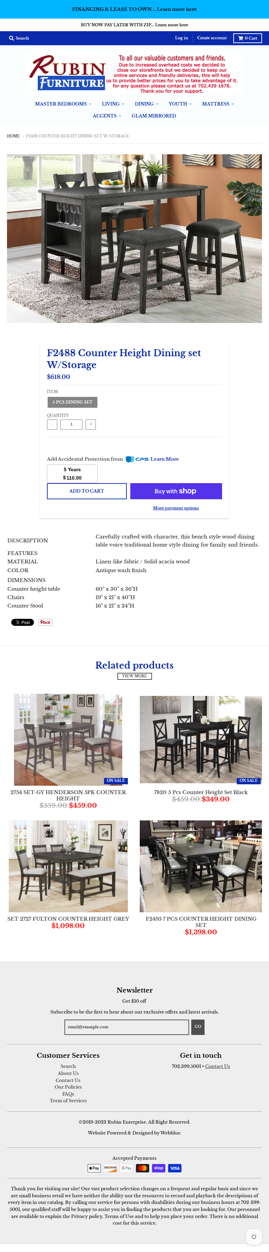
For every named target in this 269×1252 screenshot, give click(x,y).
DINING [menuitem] (144, 104)
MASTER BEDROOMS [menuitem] (61, 104)
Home (13, 136)
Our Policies (68, 1087)
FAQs (68, 1094)
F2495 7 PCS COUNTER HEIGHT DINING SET (201, 922)
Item (52, 392)
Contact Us (68, 1080)
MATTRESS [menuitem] (215, 104)
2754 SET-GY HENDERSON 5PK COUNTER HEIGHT (68, 795)
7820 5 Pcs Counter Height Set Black (201, 792)
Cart (251, 38)
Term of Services (68, 1100)
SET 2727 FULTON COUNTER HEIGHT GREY (68, 919)
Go (198, 1027)
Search (68, 1066)
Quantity (58, 416)
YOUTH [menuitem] (178, 104)
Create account (212, 38)
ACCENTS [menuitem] (105, 116)
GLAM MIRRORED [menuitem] (154, 116)
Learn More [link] (165, 459)
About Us (68, 1073)
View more (134, 676)
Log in (181, 38)
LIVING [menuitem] (111, 104)
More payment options (176, 508)
